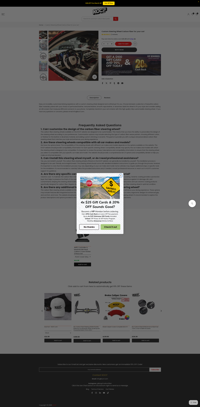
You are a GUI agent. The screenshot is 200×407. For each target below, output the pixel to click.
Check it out (110, 227)
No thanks (89, 227)
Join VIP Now (108, 3)
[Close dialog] (121, 176)
